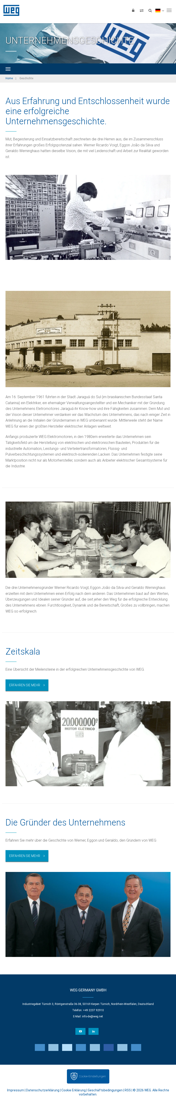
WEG (9, 10)
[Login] (133, 10)
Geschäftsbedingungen (105, 1090)
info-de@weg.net (92, 1016)
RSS (128, 1090)
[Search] (150, 10)
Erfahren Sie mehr (24, 685)
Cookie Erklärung (73, 1090)
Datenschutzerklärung (42, 1090)
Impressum (15, 1090)
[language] (159, 10)
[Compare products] (141, 10)
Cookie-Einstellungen (92, 1076)
